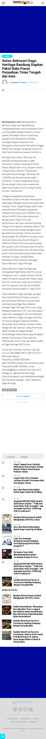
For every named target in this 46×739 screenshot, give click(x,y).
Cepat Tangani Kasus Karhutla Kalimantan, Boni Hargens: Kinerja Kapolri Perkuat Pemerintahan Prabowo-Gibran (28, 468)
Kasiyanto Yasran (19, 82)
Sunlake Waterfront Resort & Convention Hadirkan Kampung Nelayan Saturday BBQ (27, 582)
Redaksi (36, 718)
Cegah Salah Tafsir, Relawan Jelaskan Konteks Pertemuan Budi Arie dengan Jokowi (29, 480)
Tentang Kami (12, 718)
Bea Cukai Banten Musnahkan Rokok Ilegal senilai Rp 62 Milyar (28, 490)
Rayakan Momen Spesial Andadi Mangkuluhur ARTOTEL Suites (28, 518)
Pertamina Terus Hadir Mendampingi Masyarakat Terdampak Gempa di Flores (26, 554)
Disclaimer (34, 721)
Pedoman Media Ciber (18, 721)
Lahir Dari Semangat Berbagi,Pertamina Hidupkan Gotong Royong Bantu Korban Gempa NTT (26, 542)
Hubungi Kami (25, 718)
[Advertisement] (23, 29)
